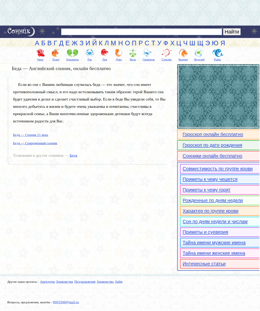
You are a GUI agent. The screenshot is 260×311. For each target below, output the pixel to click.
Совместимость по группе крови (218, 168)
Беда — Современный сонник (35, 143)
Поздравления (84, 282)
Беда (73, 155)
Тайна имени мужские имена (214, 242)
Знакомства (64, 282)
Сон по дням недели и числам (215, 221)
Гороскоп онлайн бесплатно (213, 134)
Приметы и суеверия (205, 232)
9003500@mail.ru (66, 302)
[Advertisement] (130, 13)
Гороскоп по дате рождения (212, 145)
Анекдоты (47, 282)
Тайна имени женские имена (214, 253)
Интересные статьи (204, 263)
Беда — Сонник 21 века (30, 135)
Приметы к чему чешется (210, 179)
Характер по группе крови (210, 211)
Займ (118, 282)
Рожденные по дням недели (213, 200)
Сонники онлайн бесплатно (212, 156)
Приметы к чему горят (207, 189)
